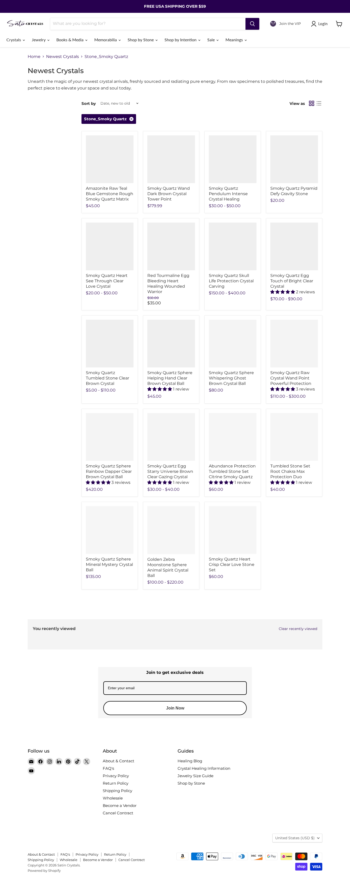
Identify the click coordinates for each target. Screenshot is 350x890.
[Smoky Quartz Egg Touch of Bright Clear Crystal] (294, 246)
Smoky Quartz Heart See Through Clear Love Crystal (107, 281)
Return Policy (115, 783)
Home (34, 56)
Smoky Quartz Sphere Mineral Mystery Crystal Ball (109, 564)
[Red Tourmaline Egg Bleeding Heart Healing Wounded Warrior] (171, 246)
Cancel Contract (118, 813)
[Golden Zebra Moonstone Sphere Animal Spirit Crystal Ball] (171, 530)
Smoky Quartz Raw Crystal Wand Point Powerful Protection (290, 378)
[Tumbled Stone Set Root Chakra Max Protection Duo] (294, 437)
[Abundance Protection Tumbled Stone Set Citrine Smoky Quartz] (232, 437)
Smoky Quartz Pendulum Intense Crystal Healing (228, 194)
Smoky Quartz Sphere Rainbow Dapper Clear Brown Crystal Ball (109, 471)
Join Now (175, 708)
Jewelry (39, 39)
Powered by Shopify (44, 870)
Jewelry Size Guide (195, 775)
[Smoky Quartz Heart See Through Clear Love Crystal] (109, 246)
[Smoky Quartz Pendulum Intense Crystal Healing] (232, 159)
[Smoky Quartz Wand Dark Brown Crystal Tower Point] (171, 159)
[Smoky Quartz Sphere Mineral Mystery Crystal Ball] (109, 530)
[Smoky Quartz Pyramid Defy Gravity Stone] (294, 159)
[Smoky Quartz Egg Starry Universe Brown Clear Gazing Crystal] (171, 437)
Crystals (14, 39)
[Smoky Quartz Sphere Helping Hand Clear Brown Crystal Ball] (171, 343)
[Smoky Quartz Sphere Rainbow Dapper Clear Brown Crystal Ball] (109, 437)
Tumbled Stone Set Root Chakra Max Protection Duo (290, 471)
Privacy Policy (116, 775)
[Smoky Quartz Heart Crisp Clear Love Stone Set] (232, 530)
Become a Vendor (120, 805)
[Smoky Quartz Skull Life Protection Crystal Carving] (232, 246)
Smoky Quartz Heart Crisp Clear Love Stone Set (231, 564)
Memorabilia (106, 39)
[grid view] (311, 103)
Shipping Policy (117, 790)
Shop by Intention (181, 39)
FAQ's (108, 768)
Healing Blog (190, 760)
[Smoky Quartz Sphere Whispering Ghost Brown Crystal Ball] (232, 343)
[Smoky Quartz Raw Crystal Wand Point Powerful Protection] (294, 343)
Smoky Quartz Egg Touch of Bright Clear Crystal (291, 281)
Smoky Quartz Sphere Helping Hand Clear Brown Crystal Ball (169, 378)
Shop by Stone (141, 39)
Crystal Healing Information (204, 768)
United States (295, 838)
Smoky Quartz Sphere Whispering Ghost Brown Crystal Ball (231, 378)
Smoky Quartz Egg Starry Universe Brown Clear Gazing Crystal (170, 471)
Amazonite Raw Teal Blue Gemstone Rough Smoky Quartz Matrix (109, 194)
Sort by (88, 103)
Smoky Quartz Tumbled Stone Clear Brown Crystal (107, 378)
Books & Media (70, 39)
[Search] (252, 24)
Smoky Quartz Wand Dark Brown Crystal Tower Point (168, 194)
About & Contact (118, 760)
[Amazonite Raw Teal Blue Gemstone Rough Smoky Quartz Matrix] (109, 159)
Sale (211, 39)
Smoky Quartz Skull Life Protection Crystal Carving (231, 281)
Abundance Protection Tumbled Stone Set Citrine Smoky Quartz (232, 471)
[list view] (318, 103)
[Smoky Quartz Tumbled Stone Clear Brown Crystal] (109, 343)
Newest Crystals (62, 56)
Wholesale (113, 798)
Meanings (234, 39)
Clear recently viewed (298, 629)
